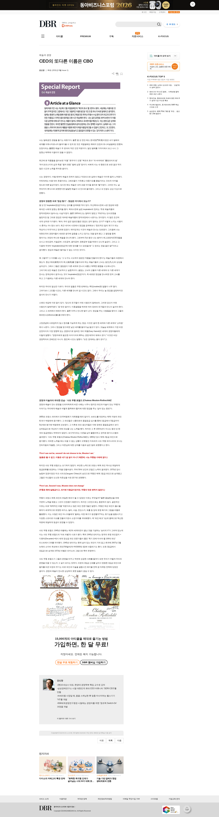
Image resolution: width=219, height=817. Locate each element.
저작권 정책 (82, 799)
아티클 (59, 36)
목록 (110, 740)
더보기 (113, 74)
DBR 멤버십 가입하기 (94, 662)
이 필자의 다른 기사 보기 (66, 718)
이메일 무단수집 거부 (131, 799)
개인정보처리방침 (105, 799)
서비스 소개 (44, 799)
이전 (102, 740)
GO (175, 56)
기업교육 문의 (174, 12)
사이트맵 (154, 799)
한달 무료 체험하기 (67, 662)
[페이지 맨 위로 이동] (187, 809)
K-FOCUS (163, 36)
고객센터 (162, 12)
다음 (119, 740)
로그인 (144, 12)
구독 (111, 36)
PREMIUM (85, 36)
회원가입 (152, 12)
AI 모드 (172, 24)
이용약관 (63, 799)
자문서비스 (137, 36)
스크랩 (121, 74)
